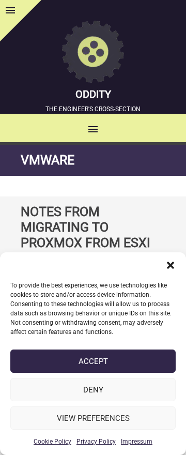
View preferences (93, 418)
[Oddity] (93, 53)
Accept (93, 361)
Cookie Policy (52, 441)
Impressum (136, 441)
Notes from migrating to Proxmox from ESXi (85, 227)
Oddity (93, 94)
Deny (93, 390)
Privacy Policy (96, 441)
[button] (170, 265)
